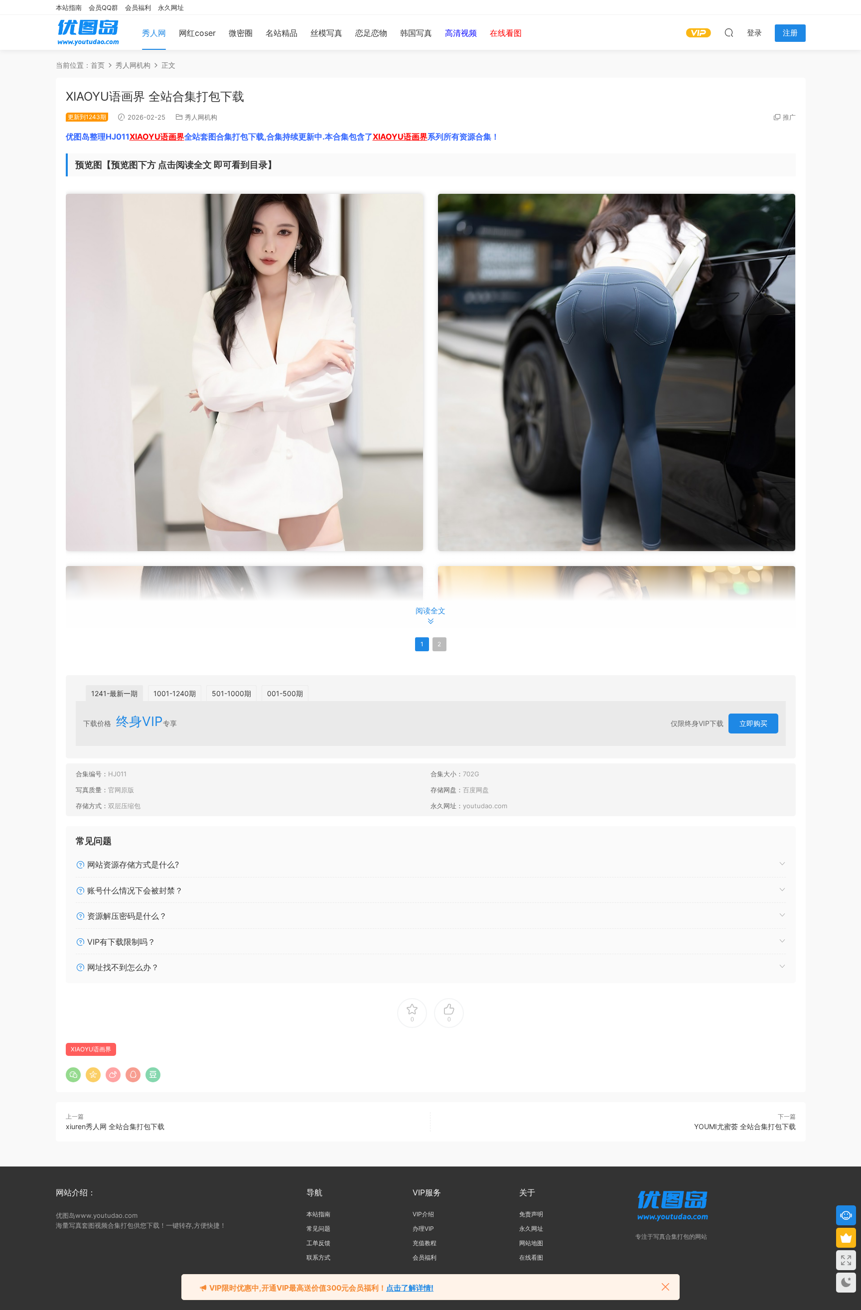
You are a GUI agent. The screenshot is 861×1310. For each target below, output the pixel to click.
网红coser (197, 33)
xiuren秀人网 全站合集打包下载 (115, 1126)
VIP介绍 (423, 1214)
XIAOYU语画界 (157, 137)
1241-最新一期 (114, 693)
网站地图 (531, 1243)
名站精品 (281, 33)
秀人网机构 (201, 117)
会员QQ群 (103, 7)
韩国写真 (416, 33)
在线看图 (531, 1257)
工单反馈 (318, 1243)
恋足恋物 (371, 33)
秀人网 (154, 33)
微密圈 (241, 33)
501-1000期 (231, 693)
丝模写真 (326, 33)
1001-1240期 (174, 693)
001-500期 (285, 693)
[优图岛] (88, 32)
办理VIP (423, 1228)
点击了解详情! (409, 1288)
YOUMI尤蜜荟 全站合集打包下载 (745, 1126)
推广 (789, 117)
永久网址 (171, 7)
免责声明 (531, 1214)
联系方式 (318, 1257)
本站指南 (69, 7)
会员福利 (138, 7)
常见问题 (318, 1228)
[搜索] (729, 32)
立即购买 (753, 723)
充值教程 (424, 1243)
